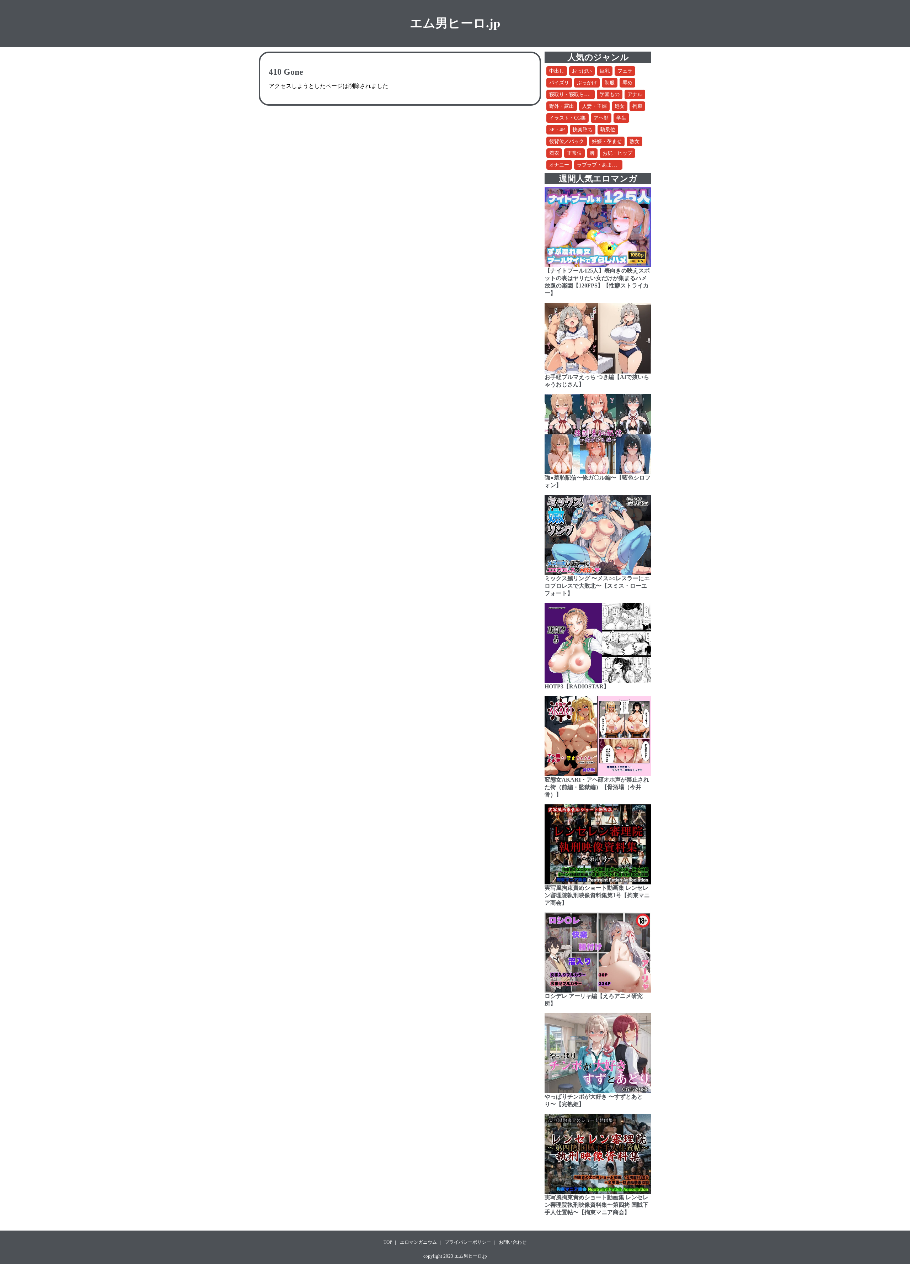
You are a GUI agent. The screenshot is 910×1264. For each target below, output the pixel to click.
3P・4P (557, 129)
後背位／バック (566, 141)
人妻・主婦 (594, 106)
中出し (556, 71)
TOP (388, 1242)
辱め (627, 82)
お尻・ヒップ (617, 153)
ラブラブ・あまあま (599, 165)
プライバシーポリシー (468, 1242)
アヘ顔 (601, 118)
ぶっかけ (587, 82)
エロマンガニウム (418, 1242)
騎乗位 (607, 129)
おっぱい (582, 71)
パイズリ (559, 82)
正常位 (574, 153)
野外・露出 (561, 106)
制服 (610, 82)
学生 (621, 118)
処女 (620, 106)
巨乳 (605, 71)
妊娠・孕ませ (607, 141)
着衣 (554, 153)
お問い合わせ (512, 1242)
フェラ (624, 71)
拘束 (637, 106)
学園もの (610, 94)
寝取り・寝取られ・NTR (576, 94)
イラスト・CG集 (567, 118)
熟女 (634, 141)
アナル (634, 94)
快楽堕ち (583, 129)
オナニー (559, 165)
